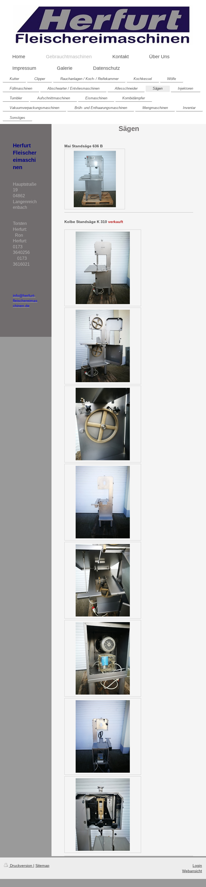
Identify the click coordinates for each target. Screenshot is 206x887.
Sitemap (42, 865)
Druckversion (21, 865)
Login (197, 865)
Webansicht (192, 871)
